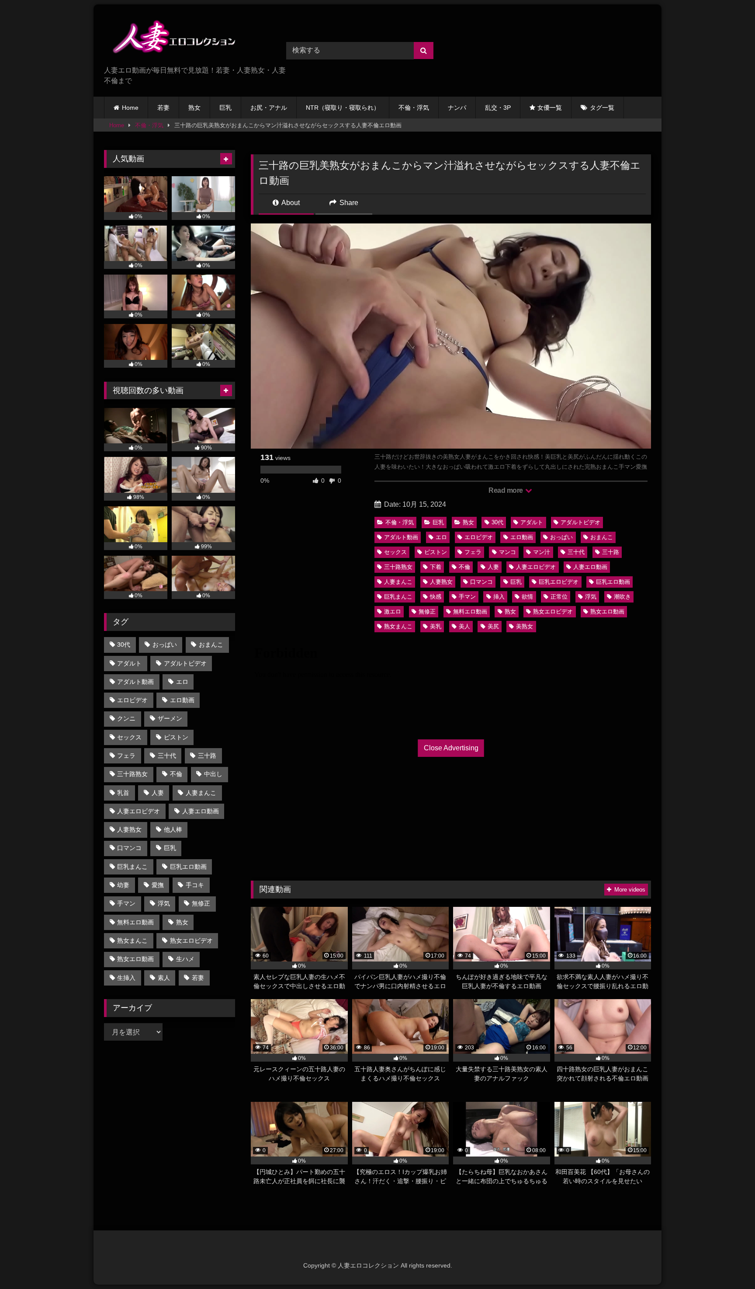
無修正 (427, 611)
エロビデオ (478, 537)
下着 (435, 567)
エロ (441, 537)
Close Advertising (451, 748)
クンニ (126, 718)
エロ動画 (521, 537)
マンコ (507, 552)
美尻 (493, 626)
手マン (467, 596)
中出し (213, 773)
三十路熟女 (398, 567)
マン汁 (541, 552)
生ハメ (185, 958)
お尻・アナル (268, 107)
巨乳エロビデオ (558, 581)
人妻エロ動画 (590, 567)
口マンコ (481, 581)
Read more (506, 490)
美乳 (435, 626)
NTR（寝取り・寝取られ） (343, 107)
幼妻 (123, 884)
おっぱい (561, 537)
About (290, 202)
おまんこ (601, 537)
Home (130, 107)
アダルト (531, 522)
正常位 (559, 596)
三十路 (610, 552)
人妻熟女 (441, 581)
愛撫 (158, 884)
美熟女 (524, 626)
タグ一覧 (602, 107)
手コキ (195, 884)
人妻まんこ (398, 581)
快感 (435, 596)
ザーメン (170, 718)
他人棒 (173, 829)
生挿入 (126, 977)
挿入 (499, 596)
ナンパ (457, 107)
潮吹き (622, 596)
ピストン (435, 552)
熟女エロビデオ (553, 611)
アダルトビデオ (580, 522)
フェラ (472, 552)
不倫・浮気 (413, 107)
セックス (395, 552)
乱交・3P (498, 107)
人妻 (493, 567)
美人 (464, 626)
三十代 (576, 552)
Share (348, 202)
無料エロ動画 (470, 611)
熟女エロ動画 (607, 611)
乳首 (123, 792)
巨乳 (225, 107)
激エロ (392, 611)
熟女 (194, 107)
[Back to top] (728, 1263)
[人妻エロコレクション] (169, 38)
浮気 (590, 596)
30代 (497, 522)
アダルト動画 (401, 537)
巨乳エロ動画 (613, 581)
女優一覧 (549, 107)
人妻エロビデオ (536, 567)
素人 (164, 977)
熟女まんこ (398, 626)
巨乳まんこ (398, 596)
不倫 (464, 567)
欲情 (527, 596)
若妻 (163, 107)
